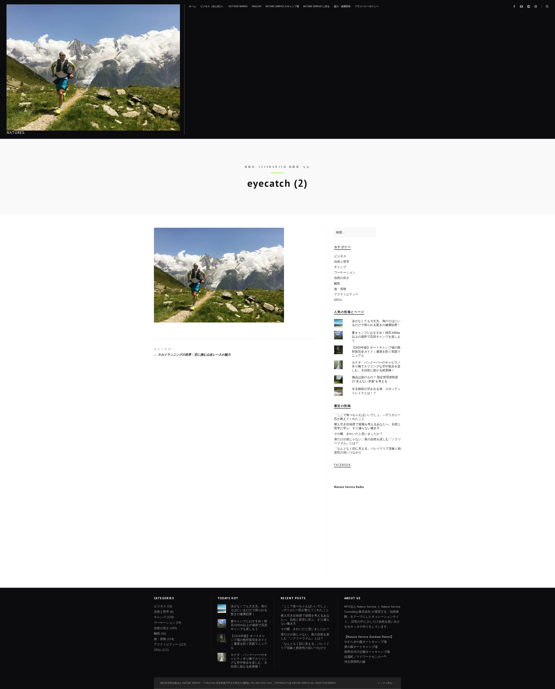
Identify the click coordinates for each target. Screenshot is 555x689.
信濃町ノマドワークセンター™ (365, 657)
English (256, 6)
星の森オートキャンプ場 (361, 647)
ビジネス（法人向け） (212, 6)
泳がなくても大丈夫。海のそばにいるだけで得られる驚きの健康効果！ (376, 323)
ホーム (192, 6)
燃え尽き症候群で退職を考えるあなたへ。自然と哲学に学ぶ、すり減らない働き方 (367, 426)
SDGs (338, 300)
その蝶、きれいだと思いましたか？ (358, 434)
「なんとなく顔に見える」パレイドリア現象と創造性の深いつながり (367, 450)
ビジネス (340, 256)
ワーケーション (344, 272)
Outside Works (238, 6)
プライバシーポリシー (367, 6)
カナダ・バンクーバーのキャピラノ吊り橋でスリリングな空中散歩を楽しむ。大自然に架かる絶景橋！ (376, 366)
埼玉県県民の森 (355, 662)
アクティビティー (346, 294)
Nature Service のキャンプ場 (282, 6)
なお (306, 166)
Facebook (342, 465)
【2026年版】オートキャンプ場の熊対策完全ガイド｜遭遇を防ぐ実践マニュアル (376, 351)
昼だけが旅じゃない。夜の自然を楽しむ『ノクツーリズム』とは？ (367, 441)
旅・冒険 (340, 289)
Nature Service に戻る (316, 6)
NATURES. (16, 132)
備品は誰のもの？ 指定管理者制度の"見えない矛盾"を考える (375, 379)
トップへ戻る (385, 682)
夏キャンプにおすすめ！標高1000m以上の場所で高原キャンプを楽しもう (376, 336)
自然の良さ (341, 278)
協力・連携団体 (342, 6)
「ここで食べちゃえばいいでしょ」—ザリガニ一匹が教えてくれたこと (367, 417)
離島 (337, 283)
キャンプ (340, 267)
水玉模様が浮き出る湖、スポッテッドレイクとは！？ (376, 391)
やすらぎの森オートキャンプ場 (365, 642)
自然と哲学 (341, 261)
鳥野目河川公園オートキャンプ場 (367, 652)
